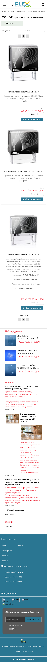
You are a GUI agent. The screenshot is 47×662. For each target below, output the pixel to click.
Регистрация (7, 551)
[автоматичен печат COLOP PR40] (23, 249)
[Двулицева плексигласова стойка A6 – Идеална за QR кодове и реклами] (10, 340)
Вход (4, 546)
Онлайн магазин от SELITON (24, 659)
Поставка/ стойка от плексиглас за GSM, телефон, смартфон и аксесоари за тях (28, 367)
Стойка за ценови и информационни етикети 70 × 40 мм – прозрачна (27, 352)
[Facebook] (5, 587)
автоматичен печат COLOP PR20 (23, 92)
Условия (19, 546)
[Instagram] (10, 587)
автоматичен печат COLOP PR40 (23, 255)
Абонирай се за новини (15, 510)
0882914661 (17, 577)
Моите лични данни (24, 651)
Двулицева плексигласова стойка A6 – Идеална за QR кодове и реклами (29, 337)
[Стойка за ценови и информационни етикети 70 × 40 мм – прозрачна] (10, 355)
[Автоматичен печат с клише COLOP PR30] (23, 166)
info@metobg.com (18, 572)
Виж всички (9, 514)
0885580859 (17, 582)
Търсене (5, 561)
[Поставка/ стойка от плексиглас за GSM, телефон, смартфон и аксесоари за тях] (10, 370)
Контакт (5, 556)
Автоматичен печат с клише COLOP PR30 (23, 171)
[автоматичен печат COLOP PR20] (23, 87)
